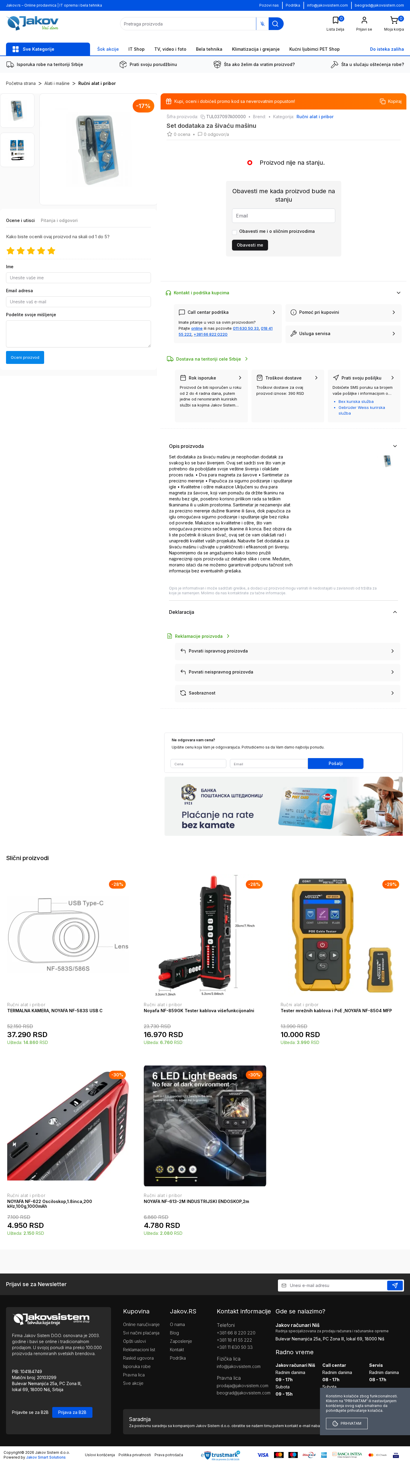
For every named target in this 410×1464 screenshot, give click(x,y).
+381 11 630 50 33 (235, 1347)
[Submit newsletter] (395, 1285)
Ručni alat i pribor (97, 83)
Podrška (293, 5)
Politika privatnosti (135, 1455)
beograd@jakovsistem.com (379, 5)
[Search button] (275, 23)
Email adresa (19, 290)
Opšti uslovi (134, 1341)
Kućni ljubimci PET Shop (314, 49)
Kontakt (177, 1349)
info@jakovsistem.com (327, 5)
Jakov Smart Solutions (46, 1457)
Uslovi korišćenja (100, 1455)
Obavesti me (250, 245)
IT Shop (136, 49)
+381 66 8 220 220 (236, 1332)
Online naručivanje (141, 1324)
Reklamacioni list (139, 1349)
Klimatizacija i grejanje (256, 49)
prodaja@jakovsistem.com (237, 1385)
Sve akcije (133, 1383)
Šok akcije (108, 49)
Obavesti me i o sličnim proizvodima (277, 231)
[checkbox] (234, 232)
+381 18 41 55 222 (234, 1339)
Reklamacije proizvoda (199, 636)
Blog (174, 1332)
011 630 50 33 (246, 328)
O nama (177, 1324)
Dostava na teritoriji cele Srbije (208, 359)
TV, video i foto (170, 49)
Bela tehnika (209, 49)
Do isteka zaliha (387, 49)
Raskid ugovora (138, 1357)
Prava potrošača (169, 1455)
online (197, 328)
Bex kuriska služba (356, 401)
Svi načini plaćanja (141, 1332)
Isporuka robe (137, 1366)
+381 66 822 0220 (211, 334)
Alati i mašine (57, 83)
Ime (10, 266)
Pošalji (336, 763)
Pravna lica (134, 1374)
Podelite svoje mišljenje (31, 314)
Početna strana (21, 83)
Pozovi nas (269, 5)
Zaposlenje (181, 1341)
